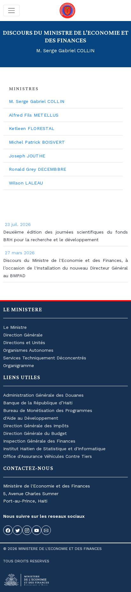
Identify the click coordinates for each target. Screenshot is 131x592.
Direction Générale (23, 334)
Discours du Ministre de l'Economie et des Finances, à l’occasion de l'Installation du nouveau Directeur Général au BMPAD (65, 268)
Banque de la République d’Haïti (37, 402)
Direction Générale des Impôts (36, 425)
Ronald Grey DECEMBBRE (37, 169)
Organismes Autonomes (28, 350)
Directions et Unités (24, 342)
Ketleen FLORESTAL (31, 128)
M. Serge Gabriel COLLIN (36, 101)
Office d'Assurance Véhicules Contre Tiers (47, 456)
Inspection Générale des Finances (39, 441)
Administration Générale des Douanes (43, 395)
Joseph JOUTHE (27, 155)
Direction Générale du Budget (35, 433)
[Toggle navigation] (11, 10)
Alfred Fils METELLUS (34, 115)
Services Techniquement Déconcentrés (44, 357)
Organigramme (18, 365)
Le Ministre (15, 327)
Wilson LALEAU (26, 182)
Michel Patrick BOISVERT (37, 142)
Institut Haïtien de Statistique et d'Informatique (54, 448)
